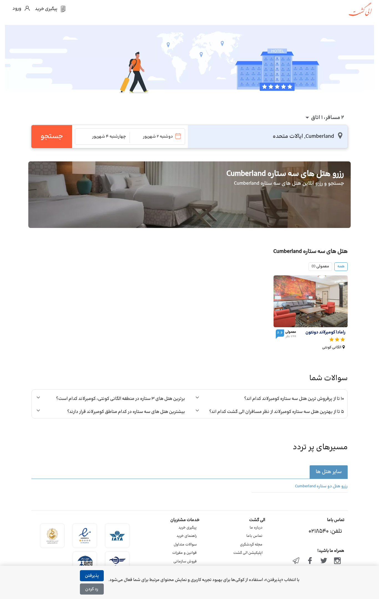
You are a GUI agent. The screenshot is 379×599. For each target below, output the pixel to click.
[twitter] (324, 561)
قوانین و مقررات (184, 553)
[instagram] (337, 561)
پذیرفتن (92, 576)
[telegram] (296, 561)
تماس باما (254, 536)
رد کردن (91, 589)
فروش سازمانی (185, 561)
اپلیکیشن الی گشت (247, 553)
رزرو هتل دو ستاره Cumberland (321, 486)
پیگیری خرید (187, 528)
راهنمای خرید (186, 536)
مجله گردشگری (251, 544)
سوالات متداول (185, 544)
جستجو (52, 136)
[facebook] (310, 561)
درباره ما (256, 528)
